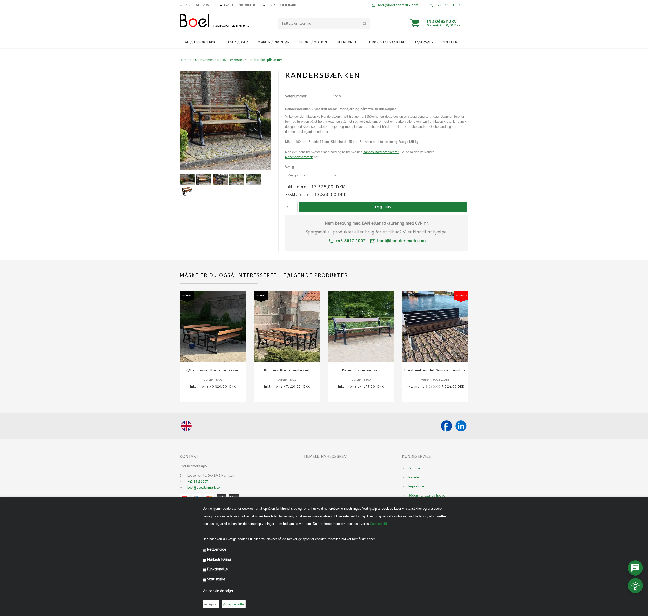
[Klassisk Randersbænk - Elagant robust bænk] (253, 179)
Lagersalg (424, 42)
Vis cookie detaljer (217, 591)
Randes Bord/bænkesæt (381, 152)
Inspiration (416, 486)
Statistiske (216, 579)
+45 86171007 (197, 481)
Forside (185, 60)
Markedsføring (219, 559)
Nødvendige (216, 549)
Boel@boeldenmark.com (397, 5)
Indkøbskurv (442, 21)
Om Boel (414, 468)
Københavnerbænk (299, 157)
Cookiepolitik (379, 524)
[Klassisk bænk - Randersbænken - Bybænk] (187, 179)
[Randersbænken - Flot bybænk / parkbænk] (203, 179)
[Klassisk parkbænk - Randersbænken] (220, 179)
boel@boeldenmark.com (401, 240)
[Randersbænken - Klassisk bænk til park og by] (187, 191)
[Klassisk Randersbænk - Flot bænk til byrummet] (236, 179)
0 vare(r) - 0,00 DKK (444, 25)
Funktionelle (217, 569)
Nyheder (450, 42)
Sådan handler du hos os (426, 495)
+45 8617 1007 (447, 5)
